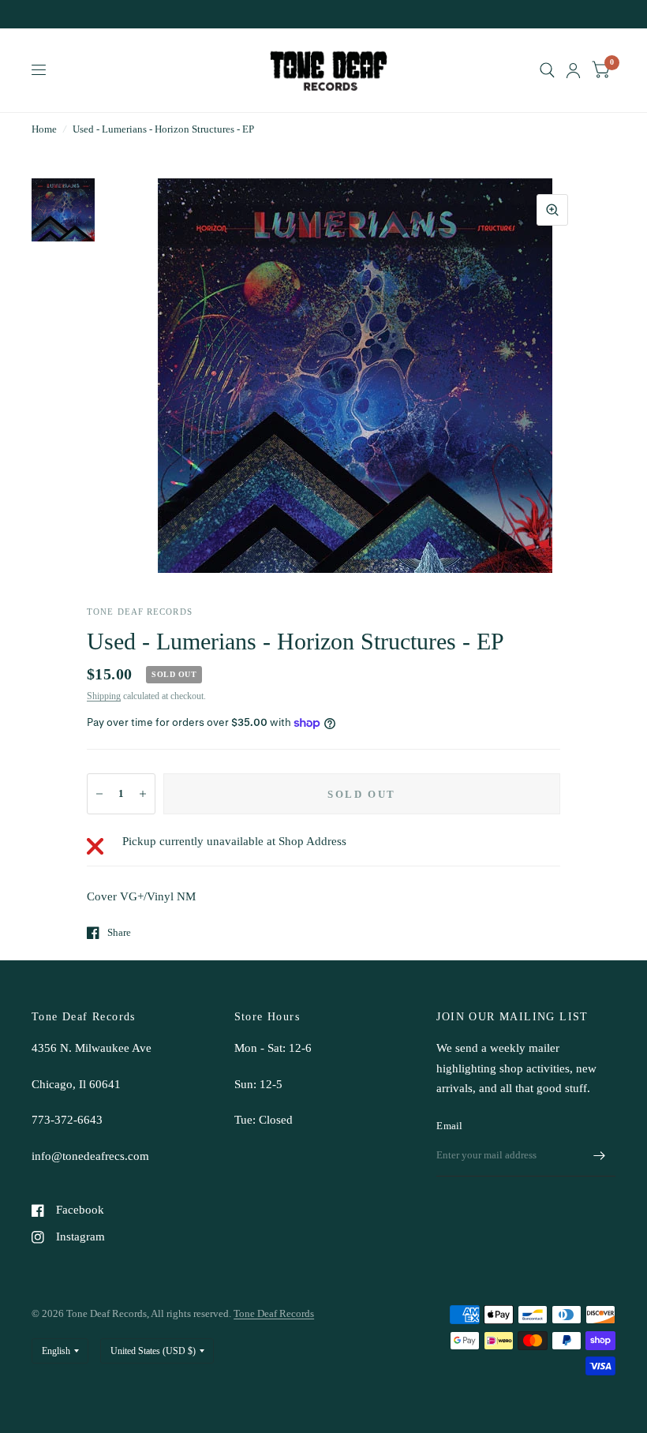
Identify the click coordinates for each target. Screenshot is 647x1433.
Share (119, 932)
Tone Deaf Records (274, 1313)
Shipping (104, 696)
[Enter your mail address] (599, 1156)
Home (44, 129)
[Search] (547, 70)
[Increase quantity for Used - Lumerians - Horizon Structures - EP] (143, 794)
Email (449, 1126)
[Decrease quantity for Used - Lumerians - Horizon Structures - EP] (99, 794)
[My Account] (573, 70)
